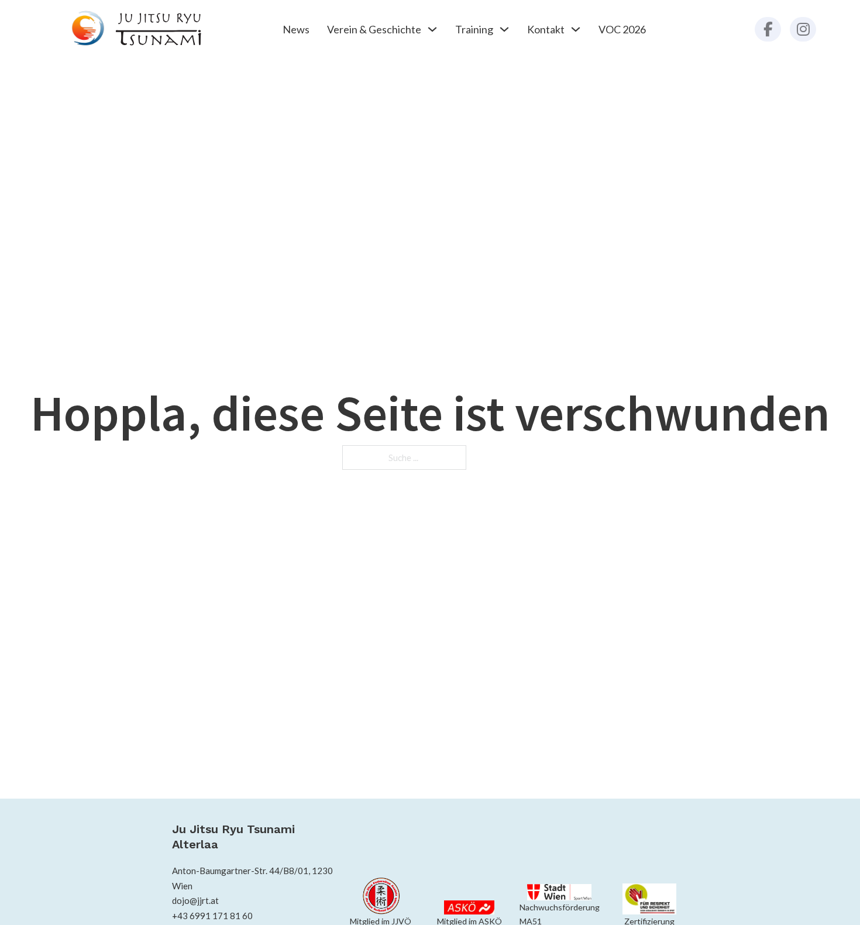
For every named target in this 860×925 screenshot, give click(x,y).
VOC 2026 (622, 29)
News (296, 29)
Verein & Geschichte (374, 29)
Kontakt (546, 29)
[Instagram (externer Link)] (803, 29)
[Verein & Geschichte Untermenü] (432, 29)
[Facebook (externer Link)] (768, 29)
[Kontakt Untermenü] (575, 29)
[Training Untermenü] (504, 29)
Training (474, 29)
